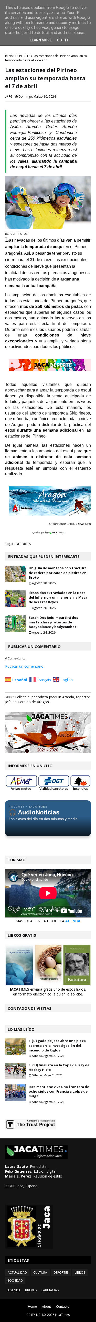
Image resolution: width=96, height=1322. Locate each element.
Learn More (41, 40)
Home (32, 1306)
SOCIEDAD (15, 1280)
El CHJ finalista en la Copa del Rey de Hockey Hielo (59, 1067)
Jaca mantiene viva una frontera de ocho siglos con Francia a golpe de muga (59, 1091)
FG (11, 96)
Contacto (62, 1306)
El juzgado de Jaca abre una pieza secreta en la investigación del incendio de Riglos (57, 1045)
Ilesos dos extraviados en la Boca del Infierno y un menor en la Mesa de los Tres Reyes (58, 597)
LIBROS (80, 1272)
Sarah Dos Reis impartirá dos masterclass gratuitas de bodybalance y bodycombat (53, 622)
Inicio (9, 56)
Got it (63, 40)
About (46, 1306)
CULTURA (40, 1272)
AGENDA (72, 920)
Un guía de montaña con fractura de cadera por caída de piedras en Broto (58, 572)
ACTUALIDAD (17, 1272)
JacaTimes (62, 1315)
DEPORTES (22, 56)
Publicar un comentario (24, 666)
